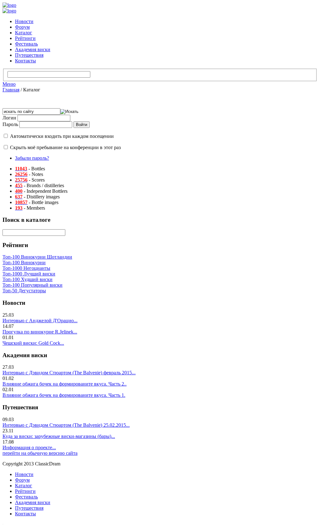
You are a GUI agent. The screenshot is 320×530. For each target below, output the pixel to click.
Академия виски (32, 49)
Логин (9, 117)
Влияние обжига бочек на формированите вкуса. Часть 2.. (64, 384)
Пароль (10, 124)
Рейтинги (25, 38)
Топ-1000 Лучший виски (28, 273)
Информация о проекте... (29, 447)
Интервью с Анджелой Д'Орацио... (40, 320)
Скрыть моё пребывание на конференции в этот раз (65, 147)
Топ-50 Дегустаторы (24, 290)
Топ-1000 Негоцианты (26, 268)
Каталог (23, 32)
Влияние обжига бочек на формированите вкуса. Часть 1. (63, 395)
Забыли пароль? (32, 158)
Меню (9, 84)
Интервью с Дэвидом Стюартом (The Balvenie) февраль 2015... (69, 372)
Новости (24, 21)
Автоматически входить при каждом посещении (62, 136)
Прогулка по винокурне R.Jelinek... (39, 331)
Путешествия (29, 55)
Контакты (25, 60)
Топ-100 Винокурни (24, 262)
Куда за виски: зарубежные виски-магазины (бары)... (58, 436)
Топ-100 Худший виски (27, 279)
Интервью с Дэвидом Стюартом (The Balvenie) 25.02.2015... (66, 425)
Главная (10, 89)
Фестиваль (26, 43)
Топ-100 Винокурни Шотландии (37, 257)
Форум (22, 27)
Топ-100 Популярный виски (32, 285)
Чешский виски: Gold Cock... (33, 343)
